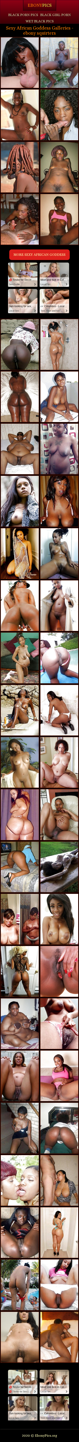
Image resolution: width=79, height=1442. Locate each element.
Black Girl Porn (55, 15)
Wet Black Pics (39, 21)
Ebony (40, 5)
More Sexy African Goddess (39, 255)
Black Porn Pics (23, 15)
